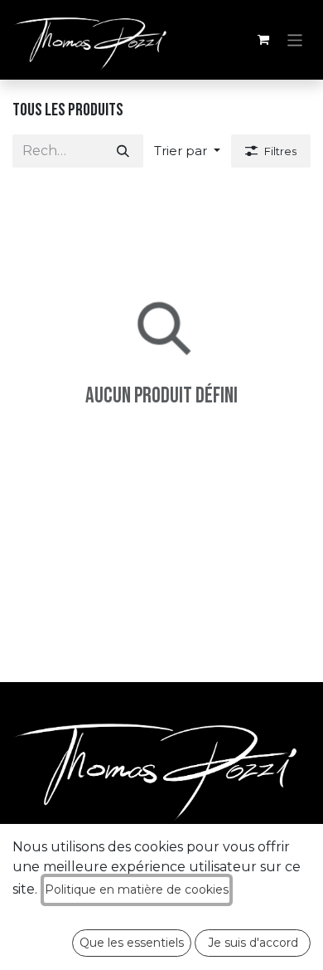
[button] (187, 151)
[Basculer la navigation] (295, 39)
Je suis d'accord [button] (253, 942)
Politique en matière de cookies (137, 889)
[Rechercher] (123, 151)
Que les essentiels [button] (132, 942)
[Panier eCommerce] (263, 40)
